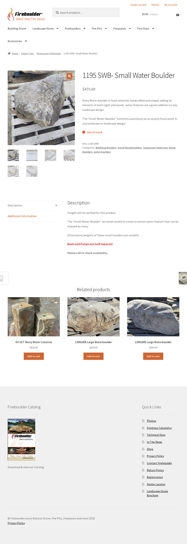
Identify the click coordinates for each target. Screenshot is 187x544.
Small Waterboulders (130, 147)
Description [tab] (15, 205)
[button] (69, 76)
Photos (155, 4)
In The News (154, 442)
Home (15, 53)
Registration (155, 477)
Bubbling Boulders (106, 147)
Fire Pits (97, 28)
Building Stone (17, 28)
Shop (150, 449)
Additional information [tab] (22, 216)
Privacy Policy (155, 456)
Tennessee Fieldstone (49, 53)
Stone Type (27, 53)
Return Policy (155, 470)
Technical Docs (156, 435)
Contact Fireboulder (159, 463)
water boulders (102, 152)
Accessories (15, 41)
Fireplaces (119, 28)
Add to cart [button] (33, 356)
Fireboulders (73, 28)
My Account (171, 4)
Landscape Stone (43, 28)
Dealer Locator (139, 4)
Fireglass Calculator (159, 428)
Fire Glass (143, 28)
